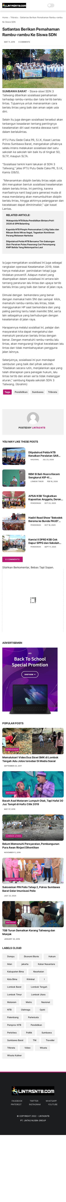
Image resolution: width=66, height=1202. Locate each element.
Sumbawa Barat (14, 879)
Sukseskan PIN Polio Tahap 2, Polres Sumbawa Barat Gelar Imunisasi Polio (31, 889)
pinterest (16, 1104)
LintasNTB (44, 1116)
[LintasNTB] (14, 7)
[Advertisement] (33, 1168)
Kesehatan (38, 971)
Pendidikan (21, 392)
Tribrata (14, 17)
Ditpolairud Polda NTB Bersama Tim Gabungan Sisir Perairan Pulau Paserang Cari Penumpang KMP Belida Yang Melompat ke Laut (30, 244)
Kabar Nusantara (46, 964)
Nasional (35, 459)
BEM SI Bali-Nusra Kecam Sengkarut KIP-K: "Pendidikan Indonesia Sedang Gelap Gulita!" (44, 476)
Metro (29, 1002)
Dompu (10, 956)
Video (27, 1047)
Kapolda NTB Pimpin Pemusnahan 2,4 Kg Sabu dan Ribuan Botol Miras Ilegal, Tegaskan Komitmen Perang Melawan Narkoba (32, 232)
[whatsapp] (17, 401)
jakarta (24, 964)
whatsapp (51, 1101)
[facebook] (5, 401)
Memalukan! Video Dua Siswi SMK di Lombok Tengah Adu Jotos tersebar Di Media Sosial (30, 759)
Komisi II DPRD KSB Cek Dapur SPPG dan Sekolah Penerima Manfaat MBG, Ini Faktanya (45, 541)
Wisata (43, 1047)
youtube (53, 1104)
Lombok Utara (13, 836)
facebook (17, 1101)
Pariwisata (33, 1017)
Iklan (9, 964)
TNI (34, 1040)
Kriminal (31, 979)
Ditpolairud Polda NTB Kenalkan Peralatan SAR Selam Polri (43, 454)
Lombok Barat (14, 987)
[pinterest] (23, 401)
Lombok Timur (37, 481)
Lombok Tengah (39, 987)
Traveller (50, 1040)
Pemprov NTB (14, 1025)
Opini (42, 1009)
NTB (9, 1009)
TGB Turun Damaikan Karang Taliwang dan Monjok (28, 932)
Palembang (13, 1017)
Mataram (11, 793)
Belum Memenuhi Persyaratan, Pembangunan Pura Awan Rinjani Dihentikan (30, 845)
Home (5, 17)
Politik (29, 1032)
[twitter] (11, 401)
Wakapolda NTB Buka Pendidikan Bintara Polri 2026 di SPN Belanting (30, 222)
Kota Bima (12, 979)
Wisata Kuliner (14, 1055)
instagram (35, 1104)
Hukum (52, 956)
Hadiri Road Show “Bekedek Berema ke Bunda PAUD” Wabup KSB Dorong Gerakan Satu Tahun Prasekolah (46, 519)
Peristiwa (12, 1032)
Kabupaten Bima (15, 971)
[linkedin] (29, 401)
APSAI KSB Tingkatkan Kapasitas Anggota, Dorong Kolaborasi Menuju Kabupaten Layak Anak (45, 497)
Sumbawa (37, 392)
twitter (34, 1101)
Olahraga (25, 1009)
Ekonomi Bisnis (31, 956)
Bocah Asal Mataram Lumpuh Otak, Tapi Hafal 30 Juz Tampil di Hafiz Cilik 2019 (32, 802)
